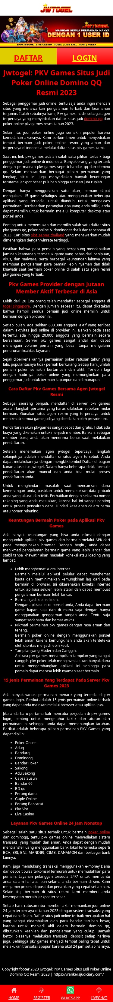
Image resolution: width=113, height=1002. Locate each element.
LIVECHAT (99, 997)
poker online (99, 832)
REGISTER (41, 997)
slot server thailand (47, 235)
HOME (13, 997)
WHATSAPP (70, 997)
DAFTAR (28, 57)
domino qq (93, 118)
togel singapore (16, 306)
